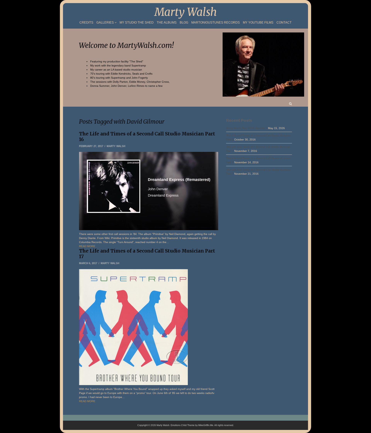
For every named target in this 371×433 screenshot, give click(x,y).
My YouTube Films (258, 22)
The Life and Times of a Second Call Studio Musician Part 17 (147, 253)
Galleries (105, 22)
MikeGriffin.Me (205, 425)
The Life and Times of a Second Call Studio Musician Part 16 (147, 136)
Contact (284, 22)
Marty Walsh (185, 12)
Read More (87, 246)
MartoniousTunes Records (215, 22)
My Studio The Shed (137, 22)
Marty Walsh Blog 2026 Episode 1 (246, 128)
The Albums (167, 22)
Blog (184, 22)
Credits (86, 22)
